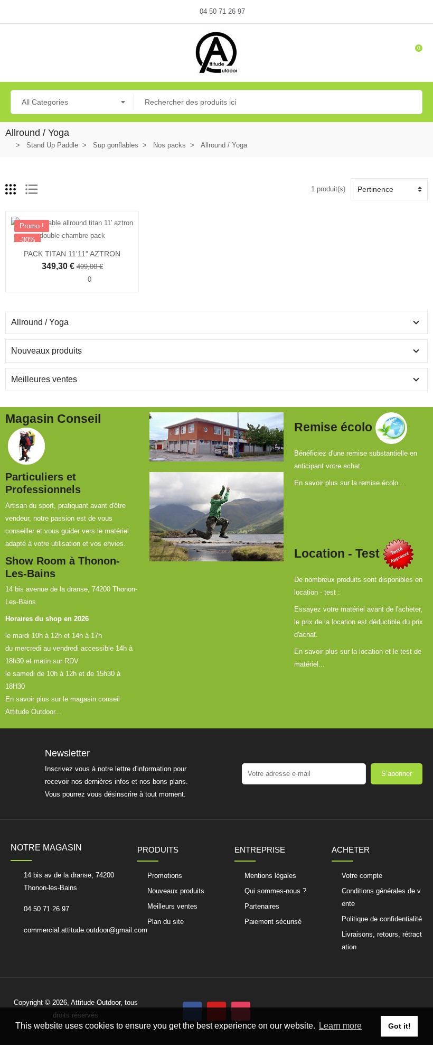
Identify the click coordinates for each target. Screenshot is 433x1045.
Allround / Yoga (40, 322)
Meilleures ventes (44, 379)
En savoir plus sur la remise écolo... (349, 483)
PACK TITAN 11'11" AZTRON (72, 253)
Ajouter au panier (39, 236)
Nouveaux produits (46, 350)
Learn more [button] (340, 1025)
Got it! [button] (399, 1026)
